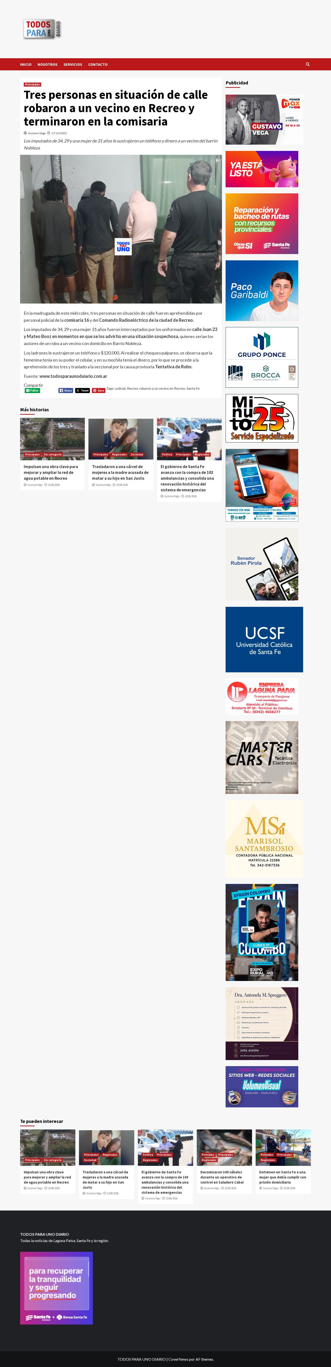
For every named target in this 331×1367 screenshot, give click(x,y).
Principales (32, 84)
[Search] (308, 64)
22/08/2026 (230, 1188)
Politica (167, 454)
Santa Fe (193, 388)
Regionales (119, 454)
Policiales (208, 1154)
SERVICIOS (72, 64)
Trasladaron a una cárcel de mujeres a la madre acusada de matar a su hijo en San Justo (120, 472)
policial (120, 388)
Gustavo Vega (37, 133)
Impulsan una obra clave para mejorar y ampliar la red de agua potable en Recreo (51, 472)
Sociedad (137, 454)
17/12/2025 (59, 133)
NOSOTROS (47, 64)
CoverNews (178, 1359)
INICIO (26, 64)
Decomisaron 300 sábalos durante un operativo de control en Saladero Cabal (222, 1177)
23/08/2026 (54, 484)
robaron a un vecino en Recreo (162, 388)
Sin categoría (52, 454)
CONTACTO (98, 64)
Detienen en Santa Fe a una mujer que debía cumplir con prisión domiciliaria (282, 1177)
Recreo (132, 388)
